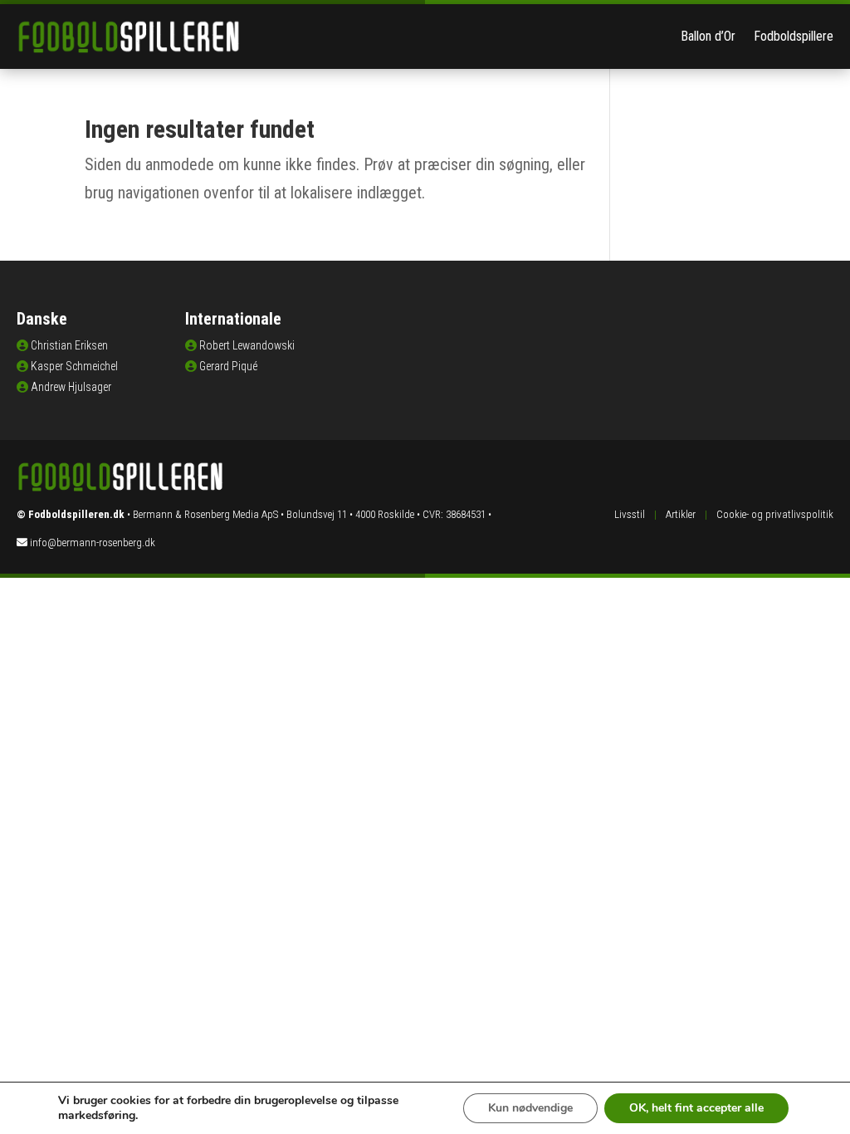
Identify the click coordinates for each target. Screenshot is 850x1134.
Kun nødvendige (530, 1108)
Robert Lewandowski (247, 345)
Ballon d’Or (708, 36)
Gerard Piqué (228, 366)
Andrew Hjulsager (71, 386)
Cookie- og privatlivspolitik (774, 514)
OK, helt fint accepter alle (696, 1108)
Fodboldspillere (793, 36)
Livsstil (629, 514)
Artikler (681, 514)
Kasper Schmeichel (74, 366)
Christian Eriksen (69, 345)
